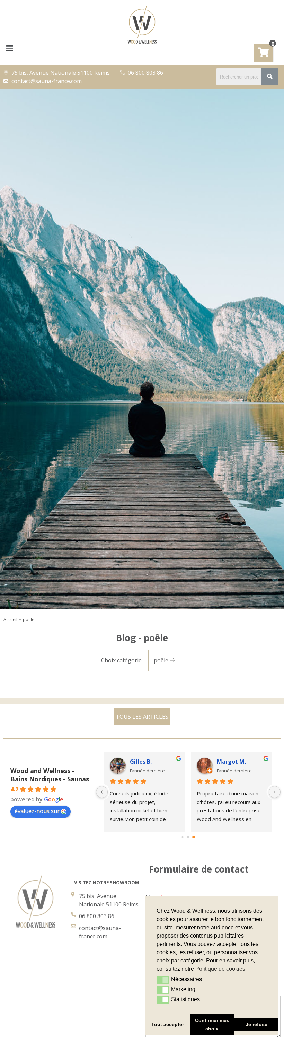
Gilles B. (141, 761)
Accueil (10, 620)
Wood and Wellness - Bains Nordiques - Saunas (49, 774)
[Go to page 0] (183, 837)
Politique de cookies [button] (220, 969)
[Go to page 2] (194, 837)
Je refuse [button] (256, 1024)
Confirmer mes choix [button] (212, 1024)
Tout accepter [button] (167, 1024)
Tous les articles (142, 716)
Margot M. (231, 761)
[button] (9, 47)
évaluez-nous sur (37, 811)
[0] (263, 54)
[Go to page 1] (188, 837)
